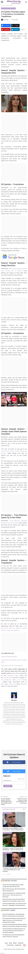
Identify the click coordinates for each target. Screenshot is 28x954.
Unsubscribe (18, 945)
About (10, 943)
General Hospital (6, 8)
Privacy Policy (10, 945)
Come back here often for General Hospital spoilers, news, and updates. (14, 628)
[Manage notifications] (24, 945)
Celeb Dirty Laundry (8, 910)
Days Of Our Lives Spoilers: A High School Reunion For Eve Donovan (22, 801)
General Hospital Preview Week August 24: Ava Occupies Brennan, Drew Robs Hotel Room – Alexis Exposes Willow (14, 930)
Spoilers (13, 8)
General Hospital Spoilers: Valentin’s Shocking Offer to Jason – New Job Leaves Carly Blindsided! (14, 895)
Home (6, 943)
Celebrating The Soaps (9, 880)
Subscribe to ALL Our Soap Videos (11, 665)
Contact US (20, 943)
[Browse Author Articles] (14, 695)
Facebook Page (13, 675)
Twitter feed (8, 677)
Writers (15, 943)
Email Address (7, 780)
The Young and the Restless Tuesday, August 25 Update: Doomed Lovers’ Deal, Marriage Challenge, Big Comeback (14, 920)
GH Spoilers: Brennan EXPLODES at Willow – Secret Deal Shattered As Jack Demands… (14, 869)
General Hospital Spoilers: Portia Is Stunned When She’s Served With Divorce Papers (6, 801)
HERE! (6, 686)
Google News (8, 684)
